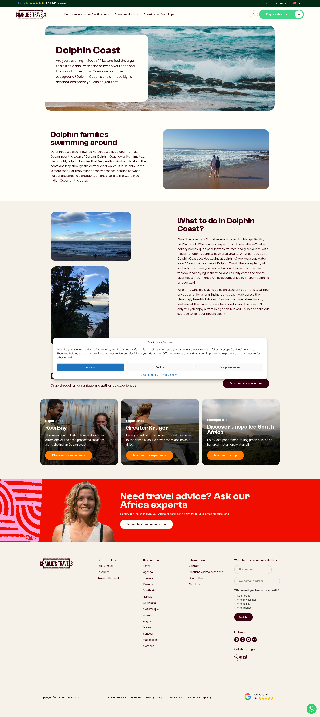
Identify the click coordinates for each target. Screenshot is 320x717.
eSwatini (148, 615)
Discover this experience (68, 455)
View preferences (229, 367)
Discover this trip (225, 455)
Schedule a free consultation (146, 524)
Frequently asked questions (206, 572)
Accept (90, 367)
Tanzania (148, 578)
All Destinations (98, 14)
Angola (147, 621)
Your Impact (170, 14)
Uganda (148, 572)
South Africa (151, 590)
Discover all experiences (246, 383)
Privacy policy (169, 374)
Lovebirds (104, 572)
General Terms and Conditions (123, 697)
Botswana (149, 603)
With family (243, 603)
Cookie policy (149, 374)
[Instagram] (242, 639)
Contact (281, 3)
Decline (160, 367)
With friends (244, 607)
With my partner (246, 599)
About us (150, 14)
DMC (267, 3)
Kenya (146, 566)
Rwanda (148, 584)
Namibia (147, 596)
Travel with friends (109, 578)
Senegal (148, 633)
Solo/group (243, 595)
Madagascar (151, 640)
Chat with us (196, 578)
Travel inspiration (126, 14)
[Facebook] (236, 639)
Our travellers (73, 14)
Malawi (147, 627)
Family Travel (105, 566)
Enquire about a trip (279, 14)
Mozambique (151, 609)
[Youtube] (254, 639)
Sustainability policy (199, 697)
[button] (259, 696)
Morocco (148, 646)
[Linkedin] (248, 639)
